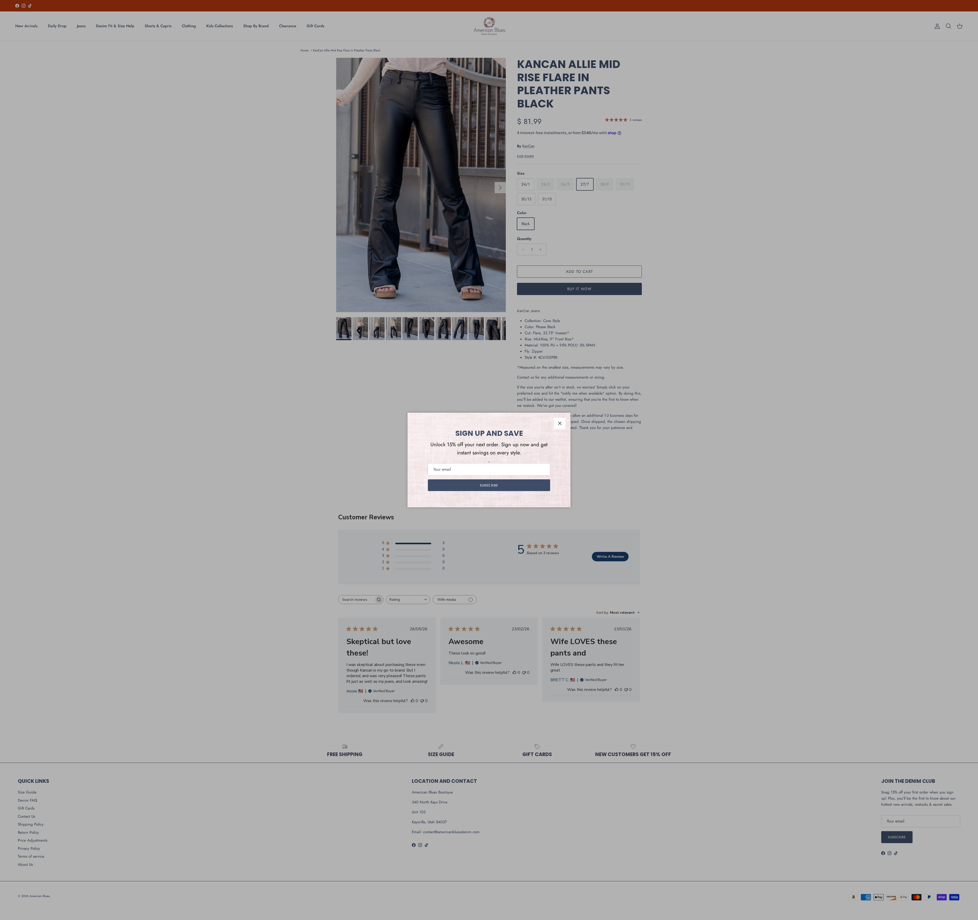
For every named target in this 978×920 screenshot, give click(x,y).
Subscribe (489, 485)
